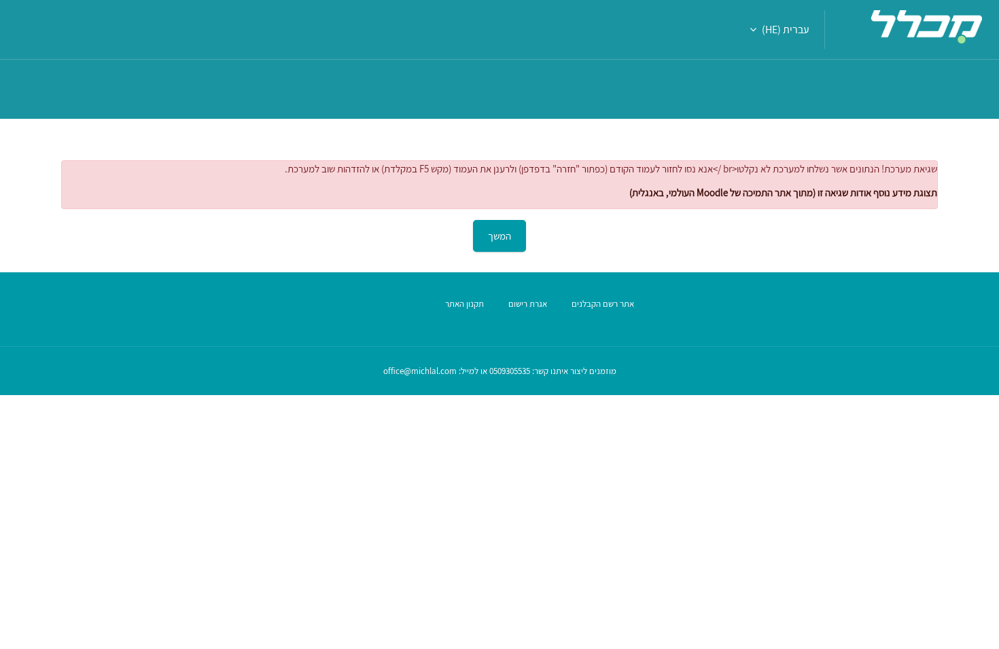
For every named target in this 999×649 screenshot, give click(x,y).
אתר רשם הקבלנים (603, 304)
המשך (499, 235)
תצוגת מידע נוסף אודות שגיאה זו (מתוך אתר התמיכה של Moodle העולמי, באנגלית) (783, 192)
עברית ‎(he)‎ (785, 29)
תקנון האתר (464, 304)
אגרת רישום (527, 304)
